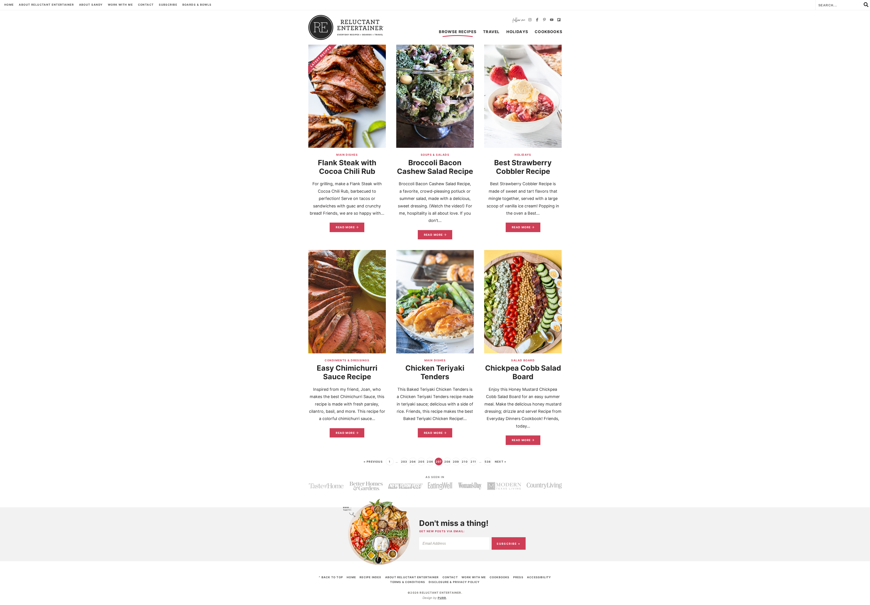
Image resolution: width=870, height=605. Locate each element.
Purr (442, 598)
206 (430, 461)
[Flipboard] (559, 20)
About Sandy (91, 4)
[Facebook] (537, 20)
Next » (500, 461)
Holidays (517, 31)
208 (447, 461)
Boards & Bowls (197, 4)
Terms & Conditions (407, 582)
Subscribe (168, 4)
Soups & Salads (435, 154)
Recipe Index (370, 577)
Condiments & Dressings (347, 360)
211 (473, 461)
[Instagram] (530, 20)
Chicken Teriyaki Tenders (434, 372)
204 (413, 461)
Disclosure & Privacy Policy (454, 582)
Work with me (120, 4)
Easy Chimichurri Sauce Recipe (347, 372)
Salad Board (523, 360)
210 (465, 461)
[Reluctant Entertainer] (346, 27)
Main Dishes (347, 154)
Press (518, 577)
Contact (146, 4)
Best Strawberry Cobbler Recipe (523, 167)
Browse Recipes (457, 31)
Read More (342, 228)
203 (404, 461)
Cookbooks (548, 31)
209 (456, 461)
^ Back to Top (331, 577)
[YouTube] (552, 20)
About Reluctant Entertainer (46, 4)
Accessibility (539, 577)
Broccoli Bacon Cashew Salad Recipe (435, 167)
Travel (491, 31)
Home (9, 4)
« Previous (373, 461)
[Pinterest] (544, 20)
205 (421, 461)
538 (488, 461)
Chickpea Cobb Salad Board (523, 372)
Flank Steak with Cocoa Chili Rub (347, 167)
